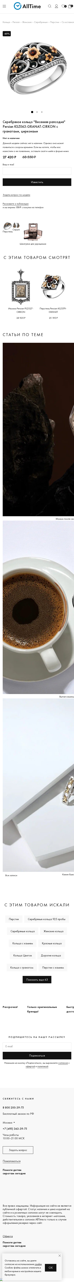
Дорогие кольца (51, 955)
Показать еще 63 (37, 980)
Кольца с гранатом (21, 967)
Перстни (54, 22)
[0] (63, 6)
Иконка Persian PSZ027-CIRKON (20, 310)
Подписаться (37, 1055)
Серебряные (41, 22)
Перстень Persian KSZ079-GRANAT (53, 310)
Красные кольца (52, 943)
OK (51, 1268)
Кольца (6, 22)
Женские (27, 22)
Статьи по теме (23, 334)
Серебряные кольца (23, 931)
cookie (38, 1264)
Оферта (8, 1236)
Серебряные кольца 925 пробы (46, 919)
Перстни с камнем (53, 967)
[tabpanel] (37, 68)
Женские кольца (53, 931)
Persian (16, 22)
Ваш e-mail (8, 164)
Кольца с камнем (22, 943)
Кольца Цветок (22, 955)
